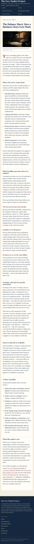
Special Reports (7, 11)
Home (4, 7)
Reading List (4, 531)
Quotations (4, 533)
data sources (14, 475)
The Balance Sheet (24, 11)
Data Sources (6, 14)
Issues (20, 7)
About (20, 14)
